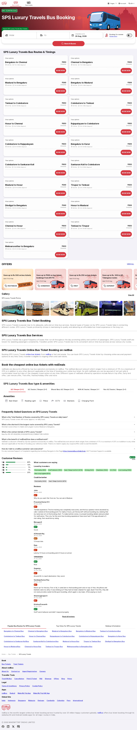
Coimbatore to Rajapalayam (19, 144)
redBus (48, 354)
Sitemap (48, 679)
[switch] (129, 35)
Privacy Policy (24, 686)
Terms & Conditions (9, 686)
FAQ (40, 679)
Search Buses (70, 44)
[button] (20, 35)
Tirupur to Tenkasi (80, 185)
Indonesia (11, 700)
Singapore (22, 700)
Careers (42, 671)
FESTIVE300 (12, 286)
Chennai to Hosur (14, 226)
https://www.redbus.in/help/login (74, 451)
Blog (63, 679)
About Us (5, 671)
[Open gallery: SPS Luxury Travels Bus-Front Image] (13, 308)
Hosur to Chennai (14, 123)
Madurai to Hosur (14, 185)
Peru (68, 700)
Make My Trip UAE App (41, 693)
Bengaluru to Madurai (82, 82)
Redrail (12, 693)
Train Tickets (18, 664)
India (3, 700)
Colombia (60, 700)
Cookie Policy (37, 686)
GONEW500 (45, 286)
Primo (69, 679)
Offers (56, 679)
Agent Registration (29, 671)
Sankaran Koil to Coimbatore (85, 164)
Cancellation (19, 679)
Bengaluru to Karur (80, 144)
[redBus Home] (4, 3)
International (78, 700)
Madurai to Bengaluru (16, 82)
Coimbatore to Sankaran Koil (19, 164)
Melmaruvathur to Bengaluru (19, 246)
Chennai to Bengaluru (82, 62)
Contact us (15, 671)
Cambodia (50, 700)
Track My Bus (7, 679)
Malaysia (31, 700)
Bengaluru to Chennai (16, 62)
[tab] (17, 389)
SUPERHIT (110, 286)
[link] (17, 279)
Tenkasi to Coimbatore (16, 103)
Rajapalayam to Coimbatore (85, 123)
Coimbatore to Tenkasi (82, 103)
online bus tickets (33, 354)
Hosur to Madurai (79, 205)
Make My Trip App (24, 693)
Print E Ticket (32, 679)
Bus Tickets (6, 664)
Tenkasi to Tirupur (80, 226)
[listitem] (5, 271)
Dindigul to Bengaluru (16, 205)
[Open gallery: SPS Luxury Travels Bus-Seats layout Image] (110, 308)
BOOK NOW (60, 70)
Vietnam (41, 700)
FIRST (76, 286)
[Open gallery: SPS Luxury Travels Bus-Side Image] (62, 308)
